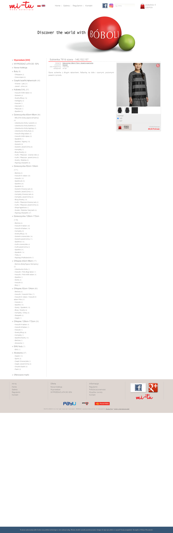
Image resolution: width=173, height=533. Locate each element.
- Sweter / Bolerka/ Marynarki (25, 210)
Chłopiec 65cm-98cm (25, 261)
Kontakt (15, 395)
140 (120, 118)
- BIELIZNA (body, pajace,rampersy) (26, 119)
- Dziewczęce (20, 77)
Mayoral (65, 65)
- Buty (17, 285)
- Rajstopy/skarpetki (22, 163)
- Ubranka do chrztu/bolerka (25, 126)
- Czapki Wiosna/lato (22, 361)
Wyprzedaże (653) (22, 60)
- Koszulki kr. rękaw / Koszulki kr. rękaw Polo (25, 298)
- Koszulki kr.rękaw (22, 226)
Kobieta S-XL (21, 89)
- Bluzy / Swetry (20, 310)
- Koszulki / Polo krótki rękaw (25, 274)
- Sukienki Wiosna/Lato (23, 189)
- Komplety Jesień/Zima (23, 197)
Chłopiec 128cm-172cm (26, 321)
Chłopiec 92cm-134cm (26, 288)
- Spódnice (19, 242)
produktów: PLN (150, 6)
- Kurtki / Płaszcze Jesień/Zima (26, 205)
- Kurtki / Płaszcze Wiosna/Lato (26, 202)
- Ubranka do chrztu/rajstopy (25, 128)
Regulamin (16, 392)
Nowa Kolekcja (20, 67)
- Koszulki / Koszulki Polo (24, 294)
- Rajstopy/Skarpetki (22, 213)
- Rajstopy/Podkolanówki (24, 258)
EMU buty (19, 346)
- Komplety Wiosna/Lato (23, 194)
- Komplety (19, 149)
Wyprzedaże (55, 389)
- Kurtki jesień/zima (22, 247)
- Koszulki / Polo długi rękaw (25, 272)
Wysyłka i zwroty (95, 392)
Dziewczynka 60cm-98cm (27, 114)
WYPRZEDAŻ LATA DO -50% (26, 64)
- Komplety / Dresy (21, 313)
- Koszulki (19, 178)
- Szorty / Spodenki (22, 307)
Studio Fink (109, 409)
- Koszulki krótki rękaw (23, 93)
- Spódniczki (19, 181)
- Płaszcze (18, 109)
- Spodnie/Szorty (21, 338)
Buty (17, 71)
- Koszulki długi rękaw (22, 134)
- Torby (17, 255)
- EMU (17, 349)
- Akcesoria (19, 343)
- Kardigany (19, 101)
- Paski (17, 369)
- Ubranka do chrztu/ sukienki (25, 123)
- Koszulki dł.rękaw (22, 228)
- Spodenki (19, 139)
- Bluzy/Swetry (20, 152)
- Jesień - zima (20, 86)
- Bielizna (18, 173)
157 (120, 121)
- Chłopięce (19, 74)
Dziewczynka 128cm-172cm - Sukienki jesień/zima (78, 63)
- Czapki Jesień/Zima (22, 364)
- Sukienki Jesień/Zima (23, 147)
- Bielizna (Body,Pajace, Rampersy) (26, 265)
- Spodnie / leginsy (22, 141)
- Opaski (18, 356)
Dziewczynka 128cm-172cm (26, 218)
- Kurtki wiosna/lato (22, 244)
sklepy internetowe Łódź (121, 409)
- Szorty (17, 280)
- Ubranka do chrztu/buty (24, 131)
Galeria (14, 389)
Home (14, 387)
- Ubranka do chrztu (22, 269)
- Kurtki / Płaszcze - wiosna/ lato (26, 155)
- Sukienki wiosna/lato (23, 236)
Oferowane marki (21, 375)
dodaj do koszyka (126, 127)
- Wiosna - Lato (21, 84)
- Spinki (17, 359)
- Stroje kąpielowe (21, 207)
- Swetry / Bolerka (21, 160)
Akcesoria (20, 353)
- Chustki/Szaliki (20, 367)
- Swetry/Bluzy (20, 98)
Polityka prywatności (97, 389)
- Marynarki (19, 106)
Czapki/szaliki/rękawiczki (27, 80)
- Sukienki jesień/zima (23, 239)
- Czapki (18, 318)
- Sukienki (18, 95)
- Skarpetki (19, 315)
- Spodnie (18, 111)
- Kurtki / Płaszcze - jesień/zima (26, 157)
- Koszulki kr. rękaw (22, 176)
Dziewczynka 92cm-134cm (26, 168)
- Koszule (18, 103)
